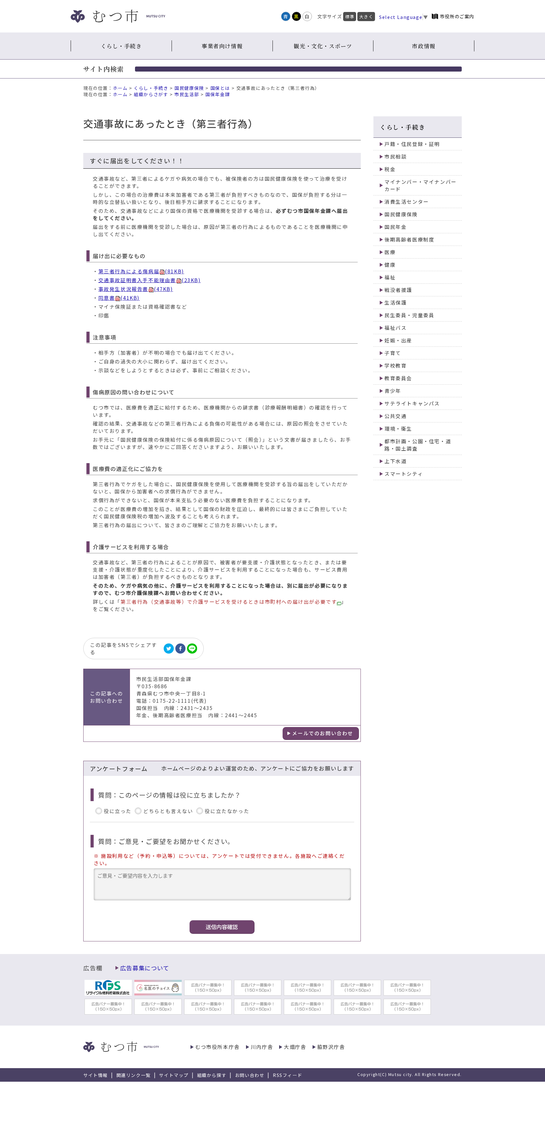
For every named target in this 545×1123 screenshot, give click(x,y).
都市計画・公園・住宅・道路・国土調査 (417, 445)
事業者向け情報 (222, 46)
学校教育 (395, 365)
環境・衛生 (398, 428)
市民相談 (395, 156)
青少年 (392, 390)
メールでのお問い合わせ (322, 733)
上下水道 (395, 461)
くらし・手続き (121, 46)
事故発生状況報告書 (135, 289)
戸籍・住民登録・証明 (412, 144)
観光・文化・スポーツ (323, 46)
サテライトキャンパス (412, 403)
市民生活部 (186, 94)
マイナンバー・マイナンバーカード (420, 185)
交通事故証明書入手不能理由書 (149, 280)
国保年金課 (217, 94)
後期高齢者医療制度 (409, 239)
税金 (390, 169)
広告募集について (144, 968)
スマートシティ (403, 473)
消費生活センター (406, 201)
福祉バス (395, 327)
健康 (390, 264)
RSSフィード (287, 1075)
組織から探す (212, 1075)
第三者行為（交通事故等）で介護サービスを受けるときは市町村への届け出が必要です (228, 601)
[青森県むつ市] (118, 16)
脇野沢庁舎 (331, 1046)
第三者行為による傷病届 (141, 271)
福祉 (390, 277)
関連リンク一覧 (133, 1075)
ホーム (120, 88)
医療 (390, 252)
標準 (349, 17)
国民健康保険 (189, 88)
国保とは (220, 88)
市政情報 (423, 46)
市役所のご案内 (457, 16)
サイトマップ (174, 1075)
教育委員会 (398, 378)
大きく (366, 17)
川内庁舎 (262, 1046)
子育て (392, 353)
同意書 (119, 297)
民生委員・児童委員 (409, 315)
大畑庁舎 (295, 1046)
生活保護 (395, 302)
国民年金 (395, 226)
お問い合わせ (250, 1075)
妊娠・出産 (398, 340)
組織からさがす (151, 94)
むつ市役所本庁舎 (217, 1046)
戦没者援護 (398, 290)
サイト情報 (95, 1075)
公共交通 (395, 416)
